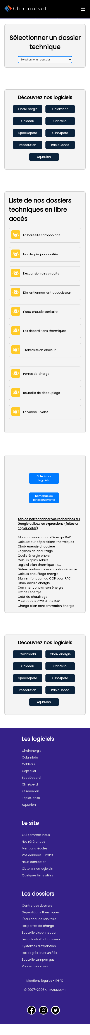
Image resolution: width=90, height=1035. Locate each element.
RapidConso (60, 145)
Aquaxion (44, 157)
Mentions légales (34, 848)
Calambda (60, 109)
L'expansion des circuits (39, 273)
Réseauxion (27, 145)
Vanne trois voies (35, 966)
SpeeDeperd (27, 133)
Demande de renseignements (44, 498)
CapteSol (60, 121)
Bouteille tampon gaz (38, 959)
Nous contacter (34, 862)
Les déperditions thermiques (43, 331)
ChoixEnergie (28, 109)
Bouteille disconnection (39, 932)
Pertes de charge (34, 374)
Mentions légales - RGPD (45, 980)
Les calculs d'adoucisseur (41, 939)
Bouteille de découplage (40, 393)
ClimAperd (60, 133)
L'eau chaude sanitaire (39, 312)
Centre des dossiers (37, 905)
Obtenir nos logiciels (44, 478)
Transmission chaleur (38, 350)
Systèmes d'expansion (39, 946)
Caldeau (27, 121)
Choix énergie (60, 654)
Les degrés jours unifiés (39, 254)
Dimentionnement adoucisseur (45, 292)
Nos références (33, 841)
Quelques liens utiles (37, 875)
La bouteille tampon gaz (40, 235)
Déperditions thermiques (41, 912)
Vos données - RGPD (37, 855)
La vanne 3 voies (34, 412)
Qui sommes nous (36, 835)
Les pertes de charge (38, 926)
